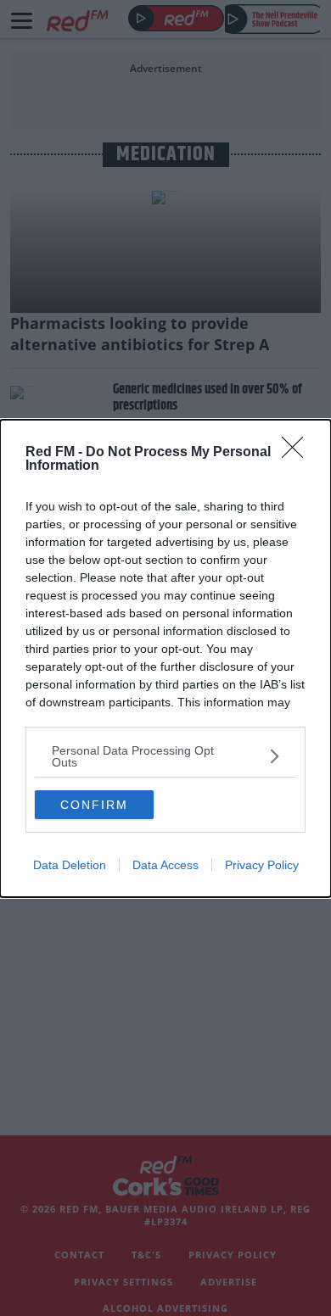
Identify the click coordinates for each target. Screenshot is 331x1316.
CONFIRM (94, 804)
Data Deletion (69, 865)
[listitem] (165, 756)
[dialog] (165, 658)
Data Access (165, 865)
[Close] (298, 453)
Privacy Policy (262, 865)
